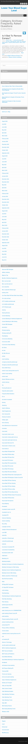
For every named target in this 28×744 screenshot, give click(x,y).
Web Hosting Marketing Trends (8, 708)
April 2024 (4, 187)
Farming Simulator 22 (6, 388)
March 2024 (4, 190)
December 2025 (5, 144)
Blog (9, 111)
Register (4, 721)
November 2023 (5, 202)
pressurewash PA (6, 625)
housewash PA (5, 515)
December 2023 (5, 199)
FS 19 (3, 396)
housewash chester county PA (8, 509)
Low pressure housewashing (8, 549)
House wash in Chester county (8, 445)
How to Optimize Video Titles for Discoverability (12, 86)
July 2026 (4, 124)
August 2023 (4, 210)
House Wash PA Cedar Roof (8, 457)
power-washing (5, 616)
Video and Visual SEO (6, 685)
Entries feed (4, 727)
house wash (4, 431)
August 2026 (4, 121)
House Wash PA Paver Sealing (8, 486)
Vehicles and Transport (7, 682)
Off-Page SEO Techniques (7, 584)
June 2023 (4, 216)
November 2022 (5, 236)
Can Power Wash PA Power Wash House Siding (12, 295)
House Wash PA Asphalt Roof (8, 451)
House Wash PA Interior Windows (9, 471)
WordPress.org (5, 732)
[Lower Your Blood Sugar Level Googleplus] (21, 3)
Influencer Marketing (6, 518)
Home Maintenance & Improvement (9, 425)
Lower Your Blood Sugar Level (14, 9)
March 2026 (4, 135)
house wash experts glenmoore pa (9, 440)
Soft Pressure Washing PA (7, 668)
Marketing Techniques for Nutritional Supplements (13, 564)
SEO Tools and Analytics (7, 650)
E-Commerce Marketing (7, 338)
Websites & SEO (5, 711)
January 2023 (5, 231)
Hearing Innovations (6, 416)
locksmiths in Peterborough (8, 538)
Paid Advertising (5, 593)
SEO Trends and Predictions (8, 653)
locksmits (4, 544)
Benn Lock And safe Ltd (7, 284)
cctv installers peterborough (8, 304)
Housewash (4, 506)
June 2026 (4, 127)
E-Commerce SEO (6, 341)
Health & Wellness (6, 408)
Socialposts (4, 662)
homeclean (4, 428)
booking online (5, 292)
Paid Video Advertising (7, 599)
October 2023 (5, 205)
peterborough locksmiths (7, 604)
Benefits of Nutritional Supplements (9, 278)
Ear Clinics (4, 347)
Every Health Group (6, 367)
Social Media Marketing (7, 656)
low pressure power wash (7, 552)
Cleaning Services (6, 312)
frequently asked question (7, 390)
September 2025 (5, 153)
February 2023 (5, 228)
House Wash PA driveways (7, 468)
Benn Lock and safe (6, 281)
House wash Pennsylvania (7, 500)
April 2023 (4, 222)
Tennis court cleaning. (6, 674)
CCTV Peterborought (6, 307)
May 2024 (4, 184)
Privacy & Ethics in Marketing (8, 627)
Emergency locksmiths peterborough (10, 364)
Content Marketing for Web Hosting (9, 321)
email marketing (5, 359)
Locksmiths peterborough (7, 541)
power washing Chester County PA (9, 613)
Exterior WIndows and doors (8, 379)
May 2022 (4, 254)
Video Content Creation (7, 688)
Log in (3, 724)
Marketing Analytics (6, 561)
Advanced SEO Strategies (7, 269)
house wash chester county (8, 434)
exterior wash (5, 376)
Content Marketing (6, 315)
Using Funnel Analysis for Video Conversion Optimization (11, 101)
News (21, 42)
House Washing (5, 503)
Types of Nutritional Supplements (9, 679)
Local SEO (4, 532)
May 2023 (4, 219)
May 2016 (4, 260)
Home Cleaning (5, 422)
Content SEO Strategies (7, 324)
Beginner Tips (5, 275)
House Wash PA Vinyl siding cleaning (10, 492)
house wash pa (5, 448)
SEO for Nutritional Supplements (9, 648)
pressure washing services (7, 622)
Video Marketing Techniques (8, 694)
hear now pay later (6, 414)
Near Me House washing (7, 578)
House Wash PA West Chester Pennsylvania (11, 494)
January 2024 (5, 196)
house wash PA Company (7, 460)
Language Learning (6, 526)
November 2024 (5, 182)
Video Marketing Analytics (7, 691)
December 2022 (5, 234)
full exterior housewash (7, 399)
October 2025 (5, 150)
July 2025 (4, 158)
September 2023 (5, 208)
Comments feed (5, 729)
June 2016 (4, 257)
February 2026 (5, 138)
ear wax (7, 41)
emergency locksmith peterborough (9, 362)
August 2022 (4, 245)
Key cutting (4, 523)
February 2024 (5, 193)
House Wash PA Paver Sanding (8, 483)
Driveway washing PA (6, 333)
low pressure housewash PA (8, 547)
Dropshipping (5, 336)
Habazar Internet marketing (14, 57)
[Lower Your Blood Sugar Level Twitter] (26, 3)
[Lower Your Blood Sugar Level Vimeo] (24, 3)
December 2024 (5, 179)
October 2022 (5, 239)
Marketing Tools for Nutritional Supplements (11, 570)
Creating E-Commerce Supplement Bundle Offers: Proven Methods (13, 89)
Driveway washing (6, 330)
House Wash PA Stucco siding (8, 489)
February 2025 (5, 173)
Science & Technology (7, 642)
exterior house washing (7, 373)
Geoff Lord (4, 111)
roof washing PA (5, 639)
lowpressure (4, 555)
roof (3, 636)
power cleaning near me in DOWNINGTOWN (11, 610)
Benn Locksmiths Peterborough (9, 289)
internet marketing (6, 520)
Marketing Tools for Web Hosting (9, 573)
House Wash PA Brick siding (8, 454)
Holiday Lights (5, 419)
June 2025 (4, 161)
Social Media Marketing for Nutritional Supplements (13, 659)
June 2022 (4, 251)
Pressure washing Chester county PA (10, 619)
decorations (4, 327)
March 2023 (4, 225)
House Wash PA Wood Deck (8, 497)
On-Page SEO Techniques (7, 587)
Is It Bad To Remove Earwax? (12, 37)
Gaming (3, 402)
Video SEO (4, 703)
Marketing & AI (5, 558)
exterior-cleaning (5, 382)
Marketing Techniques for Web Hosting (10, 567)
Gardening (4, 405)
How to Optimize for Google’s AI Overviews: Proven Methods (13, 97)
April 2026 (4, 132)
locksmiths (4, 535)
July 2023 (4, 213)
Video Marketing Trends (7, 700)
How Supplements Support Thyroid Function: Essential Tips (13, 93)
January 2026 (5, 141)
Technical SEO (5, 671)
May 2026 (4, 130)
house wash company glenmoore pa (10, 437)
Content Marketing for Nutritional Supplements (12, 318)
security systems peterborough (8, 645)
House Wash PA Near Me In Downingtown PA (11, 474)
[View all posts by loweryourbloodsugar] (22, 40)
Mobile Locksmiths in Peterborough (9, 575)
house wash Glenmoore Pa (8, 442)
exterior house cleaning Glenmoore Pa (10, 370)
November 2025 (5, 147)
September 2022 (5, 242)
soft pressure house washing (8, 665)
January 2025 (5, 176)
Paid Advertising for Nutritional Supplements (11, 596)
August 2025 (4, 156)
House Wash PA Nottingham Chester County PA (12, 477)
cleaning (4, 310)
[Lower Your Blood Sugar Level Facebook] (23, 3)
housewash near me (6, 512)
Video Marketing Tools (7, 697)
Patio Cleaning (5, 601)
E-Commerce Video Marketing (8, 344)
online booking (5, 590)
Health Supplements (6, 411)
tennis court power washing (8, 676)
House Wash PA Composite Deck (9, 463)
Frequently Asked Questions (13, 42)
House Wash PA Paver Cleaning (9, 480)
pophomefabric (5, 607)
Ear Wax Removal (13, 41)
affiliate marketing (6, 272)
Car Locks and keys (6, 298)
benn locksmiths (5, 286)
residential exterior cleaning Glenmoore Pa (11, 633)
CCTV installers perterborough (8, 301)
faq (20, 41)
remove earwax (5, 630)
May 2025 (4, 164)
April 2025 (4, 167)
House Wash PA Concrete (7, 466)
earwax (18, 41)
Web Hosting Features (7, 705)
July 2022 (4, 248)
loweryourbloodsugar (18, 40)
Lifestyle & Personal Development (9, 529)
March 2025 (4, 170)
